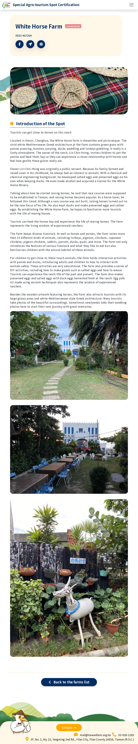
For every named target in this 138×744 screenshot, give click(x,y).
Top (128, 727)
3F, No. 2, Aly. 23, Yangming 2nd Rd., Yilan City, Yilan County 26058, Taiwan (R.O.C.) (82, 739)
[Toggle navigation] (131, 5)
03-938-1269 (126, 735)
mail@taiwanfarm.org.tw (95, 735)
